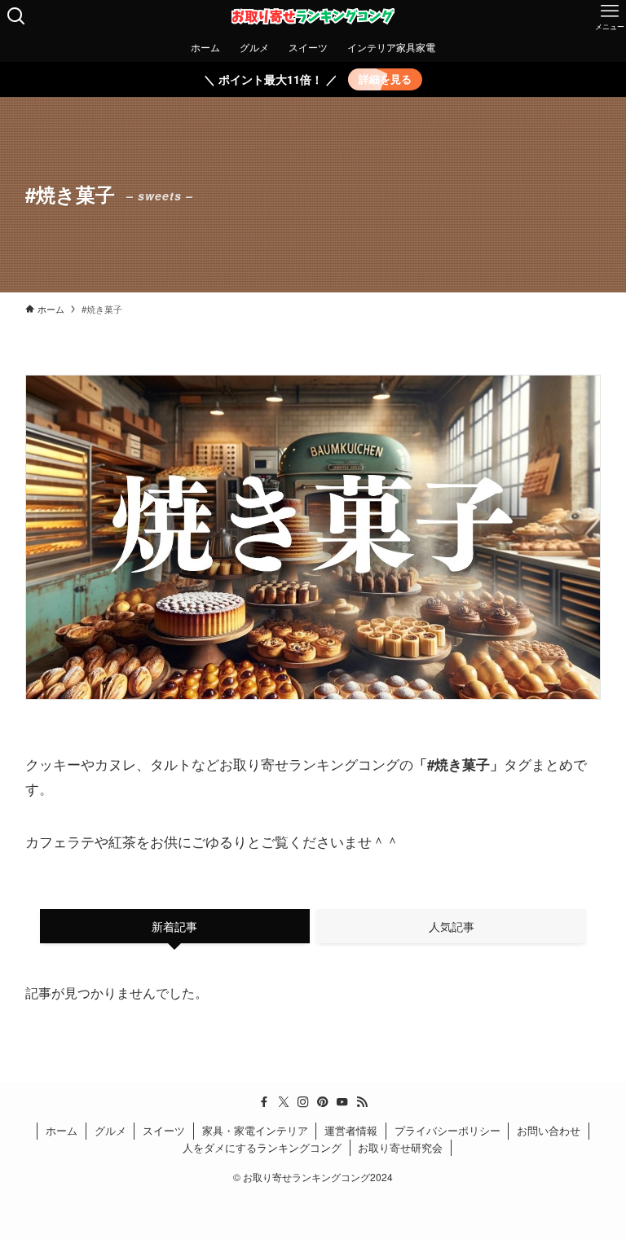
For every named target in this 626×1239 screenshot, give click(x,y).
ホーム (61, 1130)
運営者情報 (350, 1130)
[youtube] (342, 1102)
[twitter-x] (283, 1102)
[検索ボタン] (16, 16)
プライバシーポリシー (447, 1130)
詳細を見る (385, 78)
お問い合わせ (548, 1130)
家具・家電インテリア (255, 1130)
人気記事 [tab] (451, 926)
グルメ (110, 1130)
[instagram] (303, 1102)
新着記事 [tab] (174, 926)
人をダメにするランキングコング (262, 1147)
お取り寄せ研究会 (400, 1147)
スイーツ (164, 1130)
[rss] (362, 1102)
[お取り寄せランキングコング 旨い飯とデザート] (312, 16)
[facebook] (264, 1102)
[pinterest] (322, 1102)
